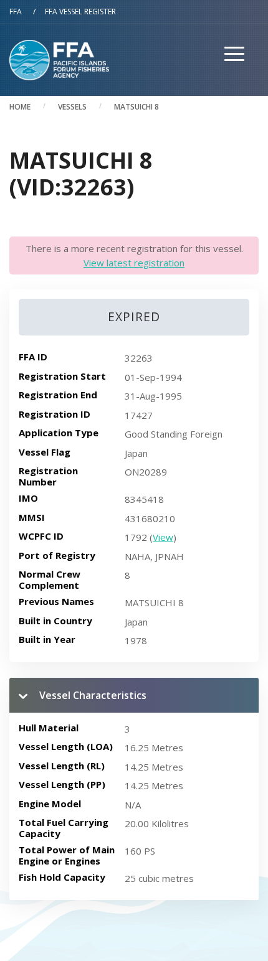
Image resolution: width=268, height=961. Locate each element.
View (163, 537)
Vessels (72, 106)
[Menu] (230, 80)
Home (20, 106)
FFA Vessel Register (80, 11)
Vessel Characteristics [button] (92, 695)
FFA (15, 11)
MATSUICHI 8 (136, 106)
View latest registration (134, 262)
